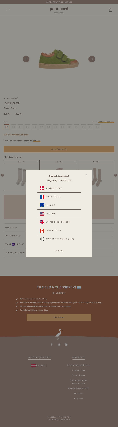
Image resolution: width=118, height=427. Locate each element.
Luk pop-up (59, 250)
